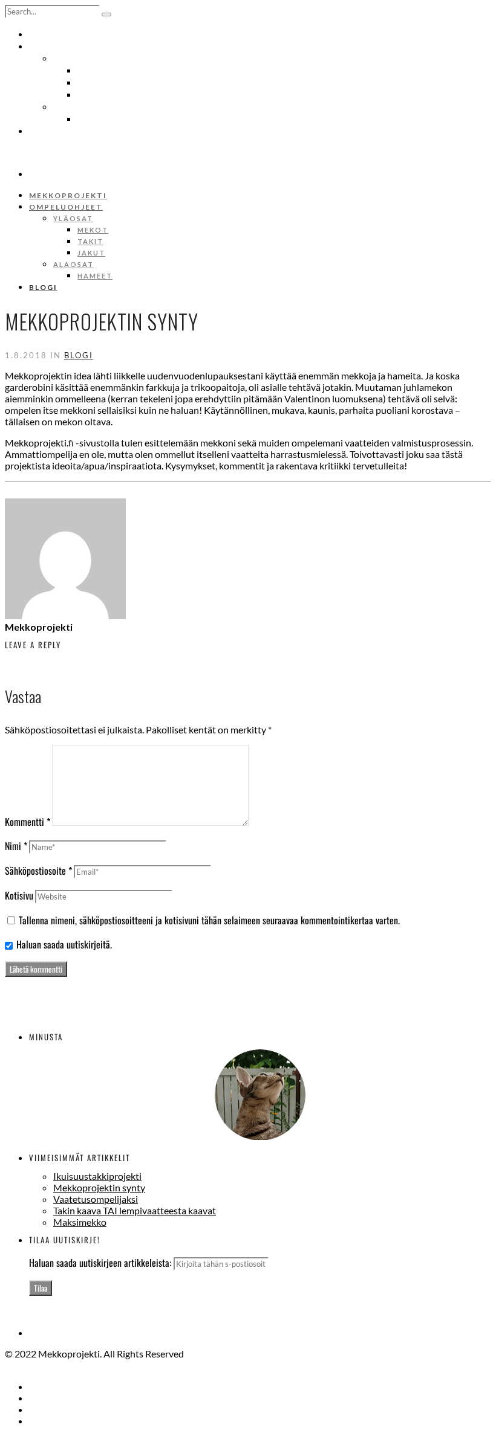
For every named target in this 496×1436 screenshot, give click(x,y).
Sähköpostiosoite (38, 870)
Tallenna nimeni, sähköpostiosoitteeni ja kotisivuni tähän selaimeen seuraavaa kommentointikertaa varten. (209, 920)
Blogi (41, 130)
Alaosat (69, 106)
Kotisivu (19, 895)
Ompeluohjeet (58, 46)
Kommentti (27, 821)
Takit (87, 82)
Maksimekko (79, 1222)
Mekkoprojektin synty (99, 1187)
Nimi (16, 846)
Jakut (88, 94)
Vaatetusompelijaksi (95, 1199)
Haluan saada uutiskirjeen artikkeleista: (101, 1262)
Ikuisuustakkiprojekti (97, 1176)
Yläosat (69, 58)
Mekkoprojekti (60, 34)
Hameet (92, 118)
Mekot (90, 70)
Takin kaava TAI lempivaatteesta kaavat (134, 1210)
